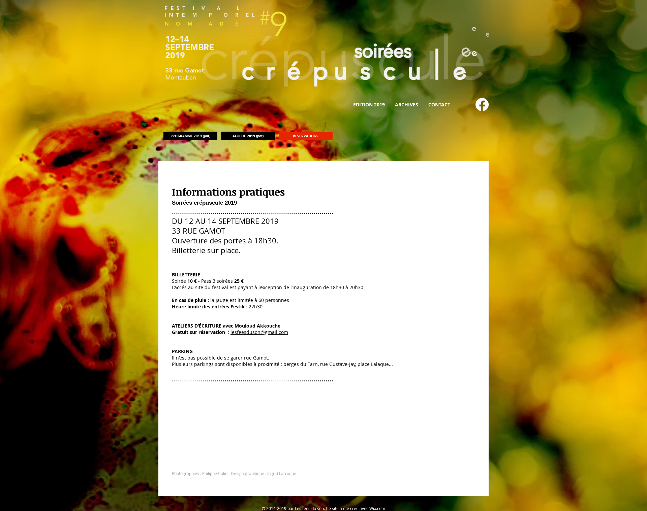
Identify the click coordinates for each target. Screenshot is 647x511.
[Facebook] (482, 104)
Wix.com (377, 508)
